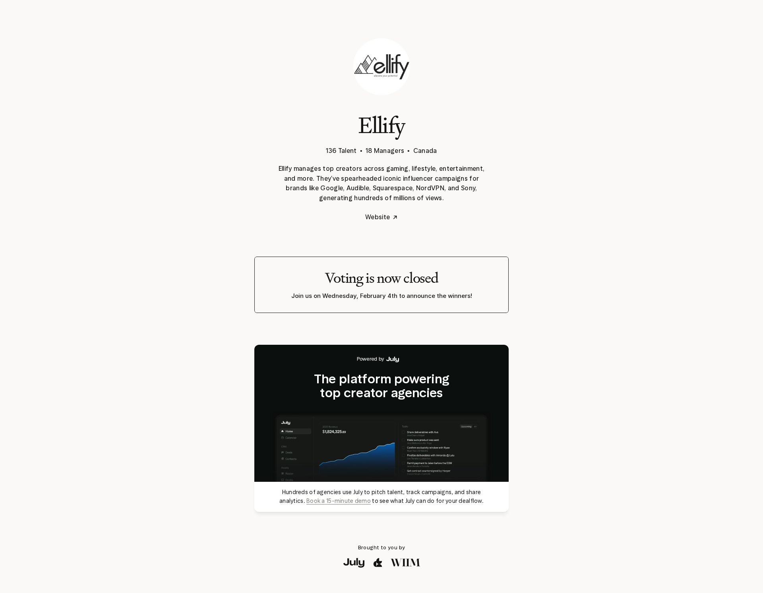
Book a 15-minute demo (338, 501)
